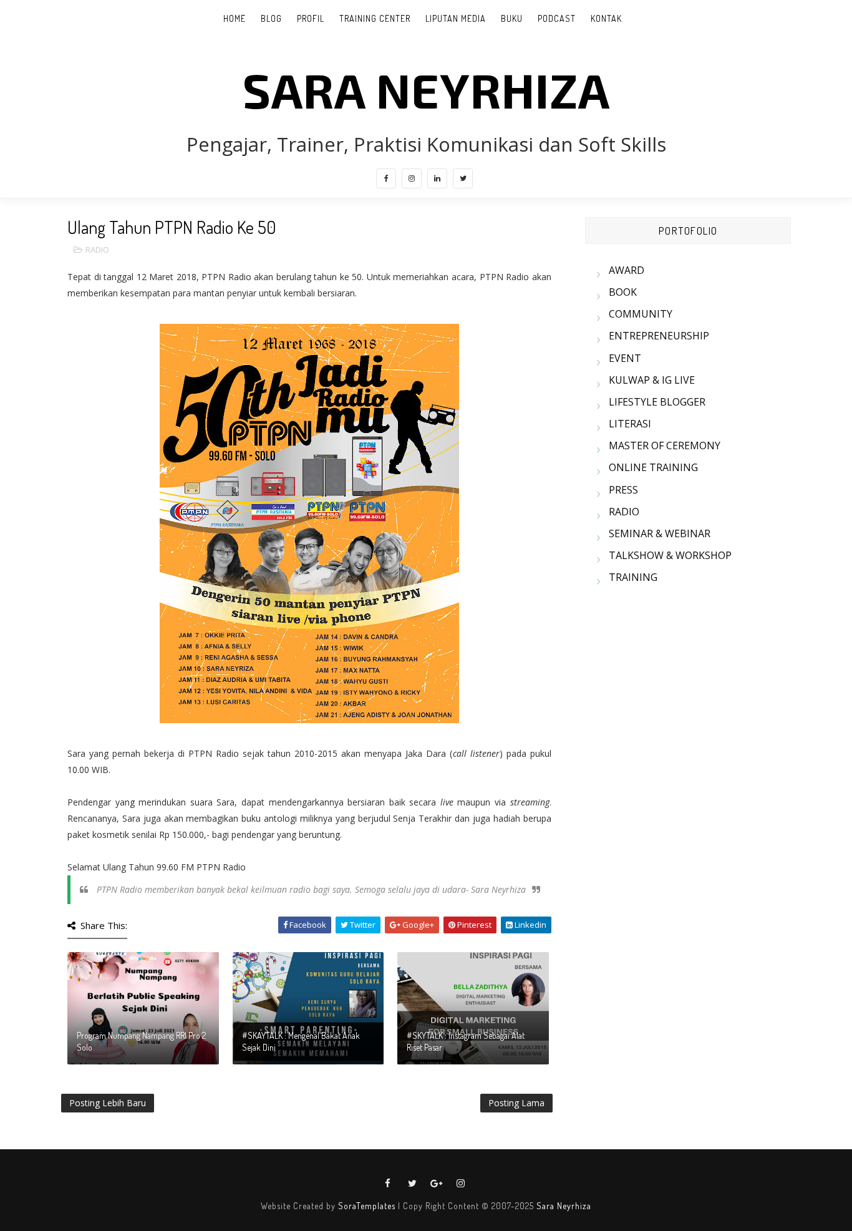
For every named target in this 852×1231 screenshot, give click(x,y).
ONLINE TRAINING (653, 467)
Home (234, 18)
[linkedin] (437, 178)
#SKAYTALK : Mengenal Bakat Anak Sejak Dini (301, 1041)
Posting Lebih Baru (107, 1103)
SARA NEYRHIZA (426, 89)
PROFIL (310, 18)
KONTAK (606, 18)
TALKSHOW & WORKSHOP (670, 555)
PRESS (623, 490)
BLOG (271, 18)
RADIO (97, 249)
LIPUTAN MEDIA (455, 18)
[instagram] (412, 178)
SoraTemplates (366, 1205)
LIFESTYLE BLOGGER (657, 402)
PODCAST (557, 18)
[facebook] (386, 178)
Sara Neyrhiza (563, 1205)
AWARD (626, 270)
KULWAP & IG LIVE (652, 380)
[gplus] (436, 1183)
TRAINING (633, 577)
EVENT (625, 358)
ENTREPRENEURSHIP (659, 336)
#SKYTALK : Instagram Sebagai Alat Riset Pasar (466, 1041)
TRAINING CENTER (374, 18)
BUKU (512, 18)
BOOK (623, 292)
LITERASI (630, 424)
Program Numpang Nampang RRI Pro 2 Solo (141, 1041)
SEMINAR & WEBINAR (659, 533)
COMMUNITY (640, 314)
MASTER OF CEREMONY (664, 445)
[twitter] (463, 178)
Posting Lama (516, 1103)
